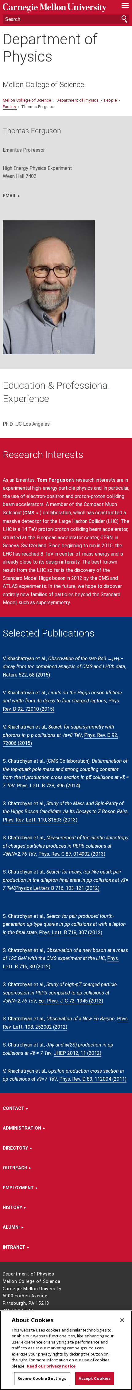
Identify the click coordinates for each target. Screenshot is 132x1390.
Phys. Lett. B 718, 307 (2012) (70, 932)
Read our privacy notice (51, 1366)
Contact (13, 1108)
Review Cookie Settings (42, 1378)
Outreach (15, 1168)
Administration (22, 1128)
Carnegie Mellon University (57, 8)
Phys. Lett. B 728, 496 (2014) (48, 786)
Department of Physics (50, 48)
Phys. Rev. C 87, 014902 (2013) (71, 854)
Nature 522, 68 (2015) (26, 675)
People (111, 100)
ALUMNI (11, 1227)
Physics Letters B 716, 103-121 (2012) (57, 888)
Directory (15, 1148)
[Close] (122, 1320)
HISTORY (12, 1207)
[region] (66, 1350)
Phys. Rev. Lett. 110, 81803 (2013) (40, 820)
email (9, 196)
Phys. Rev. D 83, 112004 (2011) (92, 1079)
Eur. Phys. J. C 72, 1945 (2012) (70, 1001)
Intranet (14, 1247)
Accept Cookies (95, 1378)
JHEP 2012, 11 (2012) (77, 1053)
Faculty (10, 106)
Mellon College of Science (43, 84)
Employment (18, 1188)
